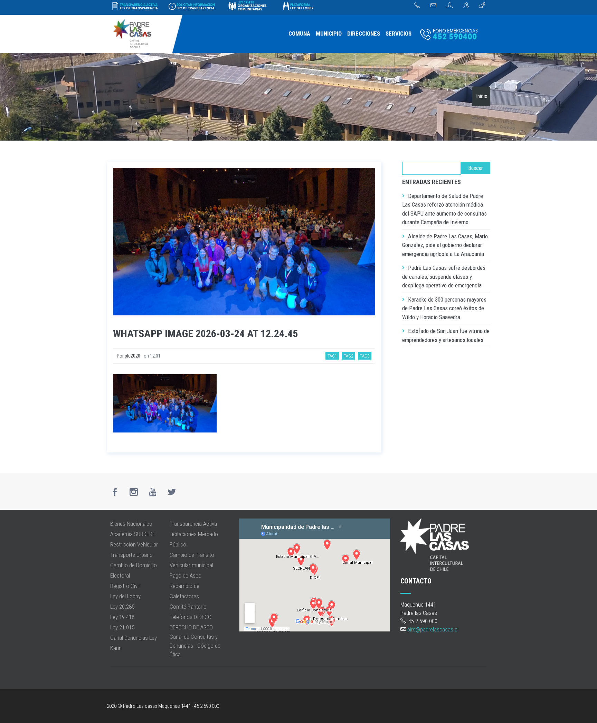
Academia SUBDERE (132, 534)
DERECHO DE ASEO (191, 627)
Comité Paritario (188, 606)
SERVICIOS (398, 33)
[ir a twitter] (172, 492)
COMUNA (299, 33)
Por (121, 356)
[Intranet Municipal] (466, 6)
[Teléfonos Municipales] (417, 6)
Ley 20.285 (122, 606)
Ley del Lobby (125, 596)
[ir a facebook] (115, 492)
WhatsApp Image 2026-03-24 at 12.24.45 (205, 333)
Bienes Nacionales (131, 523)
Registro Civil (125, 585)
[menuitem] (299, 34)
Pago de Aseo (185, 575)
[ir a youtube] (153, 492)
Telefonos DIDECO (190, 616)
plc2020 (132, 356)
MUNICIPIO (329, 33)
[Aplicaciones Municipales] (482, 6)
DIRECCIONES (363, 33)
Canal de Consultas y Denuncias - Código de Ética (195, 645)
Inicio (481, 96)
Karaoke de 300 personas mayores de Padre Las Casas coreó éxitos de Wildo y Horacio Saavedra (444, 308)
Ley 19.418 (122, 616)
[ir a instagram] (134, 492)
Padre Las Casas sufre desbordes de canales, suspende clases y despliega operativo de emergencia (443, 276)
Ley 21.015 (122, 627)
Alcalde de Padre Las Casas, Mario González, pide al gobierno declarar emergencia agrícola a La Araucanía (445, 245)
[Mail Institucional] (433, 6)
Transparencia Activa (193, 523)
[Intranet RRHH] (450, 6)
